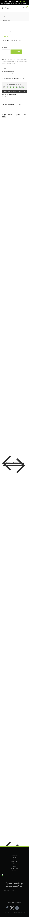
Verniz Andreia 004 (7, 405)
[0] (26, 8)
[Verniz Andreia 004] (15, 381)
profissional (5, 63)
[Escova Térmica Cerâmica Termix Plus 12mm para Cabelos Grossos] (15, 679)
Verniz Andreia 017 (7, 240)
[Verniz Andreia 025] (15, 175)
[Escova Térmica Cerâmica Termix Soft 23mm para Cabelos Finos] (15, 807)
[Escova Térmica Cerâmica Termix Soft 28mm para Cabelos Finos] (15, 764)
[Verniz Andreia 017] (15, 216)
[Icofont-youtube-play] (22, 908)
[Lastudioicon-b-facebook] (7, 908)
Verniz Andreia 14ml (22, 59)
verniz (13, 63)
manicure (19, 61)
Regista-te (22, 1)
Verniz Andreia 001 (7, 446)
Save (7, 122)
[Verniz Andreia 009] (15, 340)
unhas (9, 63)
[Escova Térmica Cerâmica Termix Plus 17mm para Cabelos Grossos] (15, 636)
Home (4, 12)
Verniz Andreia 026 (7, 157)
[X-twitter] (12, 908)
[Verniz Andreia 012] (15, 299)
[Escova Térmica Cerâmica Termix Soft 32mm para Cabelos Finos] (15, 722)
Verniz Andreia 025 (7, 199)
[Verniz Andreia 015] (15, 257)
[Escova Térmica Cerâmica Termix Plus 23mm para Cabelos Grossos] (15, 594)
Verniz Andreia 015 (7, 281)
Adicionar (16, 51)
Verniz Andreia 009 (7, 364)
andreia (7, 61)
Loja (4, 16)
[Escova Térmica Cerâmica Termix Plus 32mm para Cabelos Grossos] (15, 551)
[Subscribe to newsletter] (4, 893)
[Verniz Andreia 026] (15, 133)
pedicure (24, 61)
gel (10, 61)
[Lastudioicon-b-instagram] (17, 908)
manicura (13, 61)
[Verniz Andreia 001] (15, 422)
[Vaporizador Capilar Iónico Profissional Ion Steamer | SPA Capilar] (15, 495)
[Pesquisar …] (23, 8)
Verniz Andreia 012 (7, 322)
